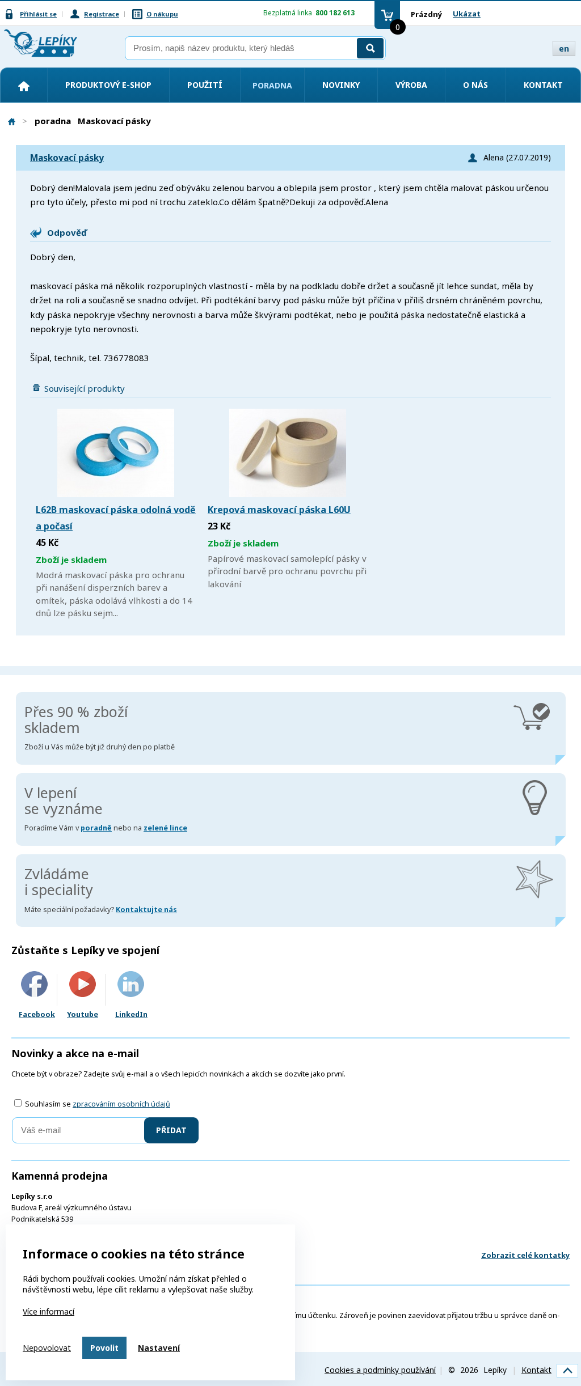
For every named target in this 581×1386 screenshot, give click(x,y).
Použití (204, 84)
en (564, 48)
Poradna (272, 85)
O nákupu (162, 14)
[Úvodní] (23, 86)
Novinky (341, 84)
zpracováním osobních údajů (121, 1104)
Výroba (411, 84)
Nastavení (159, 1347)
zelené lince (165, 828)
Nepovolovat (47, 1347)
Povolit (104, 1347)
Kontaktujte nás (146, 909)
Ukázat (467, 14)
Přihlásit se (38, 14)
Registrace (101, 14)
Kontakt (543, 84)
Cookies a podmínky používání (380, 1369)
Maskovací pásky (67, 158)
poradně (96, 828)
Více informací (48, 1311)
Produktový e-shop (108, 84)
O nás (475, 84)
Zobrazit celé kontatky (525, 1255)
